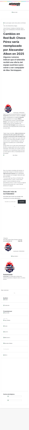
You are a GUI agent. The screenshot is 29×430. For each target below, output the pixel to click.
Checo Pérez (11, 239)
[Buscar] (27, 8)
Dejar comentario (5, 290)
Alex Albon (5, 239)
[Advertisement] (14, 87)
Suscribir (21, 201)
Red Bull (20, 239)
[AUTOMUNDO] (14, 4)
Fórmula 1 (8, 28)
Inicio (4, 28)
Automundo (16, 112)
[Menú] (1, 8)
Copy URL (20, 241)
